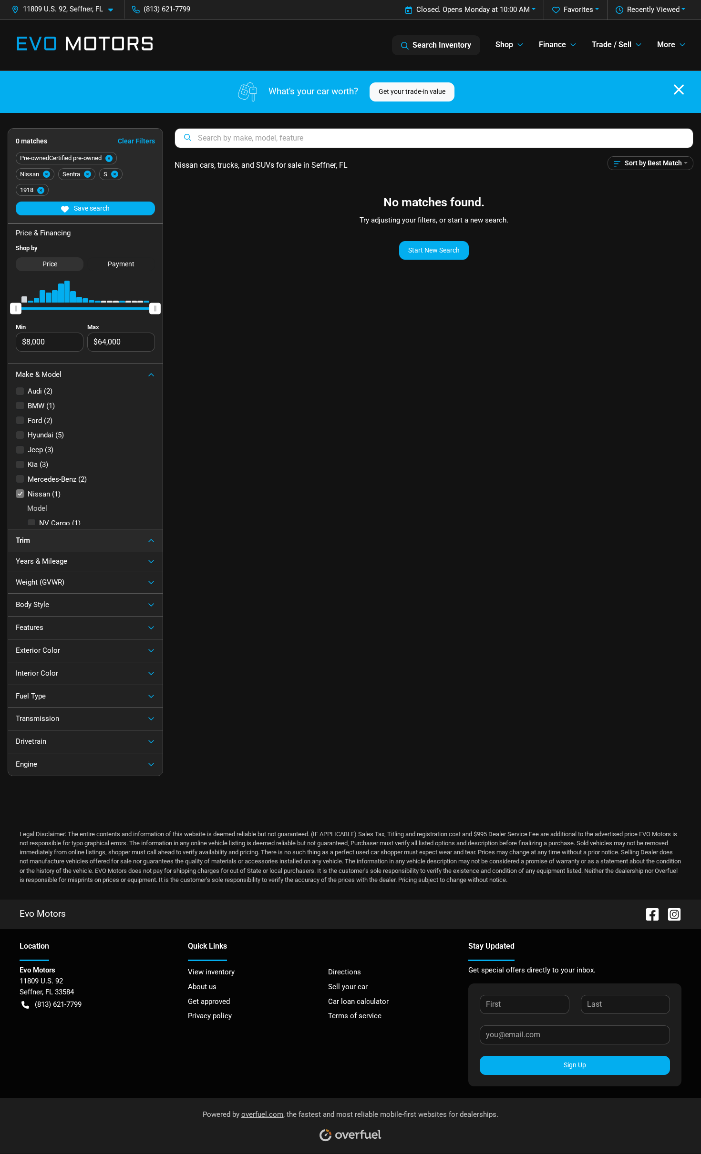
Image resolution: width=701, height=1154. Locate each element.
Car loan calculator (358, 1001)
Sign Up (575, 1065)
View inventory (211, 972)
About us (202, 986)
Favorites (578, 9)
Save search (91, 208)
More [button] (666, 44)
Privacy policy (210, 1016)
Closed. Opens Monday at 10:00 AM (473, 9)
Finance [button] (552, 44)
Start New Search (434, 250)
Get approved (209, 1001)
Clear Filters (136, 141)
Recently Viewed (653, 9)
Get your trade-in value (412, 91)
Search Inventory (441, 45)
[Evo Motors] (85, 45)
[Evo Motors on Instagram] (670, 913)
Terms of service (354, 1016)
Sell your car (348, 986)
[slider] (15, 308)
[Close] (678, 90)
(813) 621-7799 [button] (167, 9)
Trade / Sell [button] (611, 44)
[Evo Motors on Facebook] (649, 913)
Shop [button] (504, 44)
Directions (344, 972)
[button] (66, 9)
